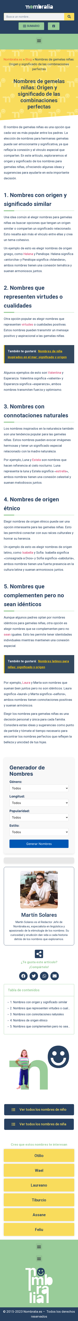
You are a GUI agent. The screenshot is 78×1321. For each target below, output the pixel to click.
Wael (39, 1170)
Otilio (39, 1155)
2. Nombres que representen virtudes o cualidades (40, 1008)
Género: (15, 781)
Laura (26, 682)
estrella (61, 471)
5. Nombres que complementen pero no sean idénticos (40, 1026)
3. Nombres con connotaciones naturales (37, 1014)
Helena (28, 254)
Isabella (27, 552)
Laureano (39, 1185)
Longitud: (17, 796)
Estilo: (14, 825)
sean (7, 634)
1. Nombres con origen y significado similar (38, 1002)
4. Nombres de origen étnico (29, 1020)
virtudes (27, 324)
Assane (39, 1215)
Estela (36, 460)
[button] (39, 41)
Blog (28, 59)
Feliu (39, 1229)
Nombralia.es (13, 59)
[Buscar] (69, 16)
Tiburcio (39, 1200)
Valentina (54, 372)
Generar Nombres (39, 844)
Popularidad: (19, 811)
